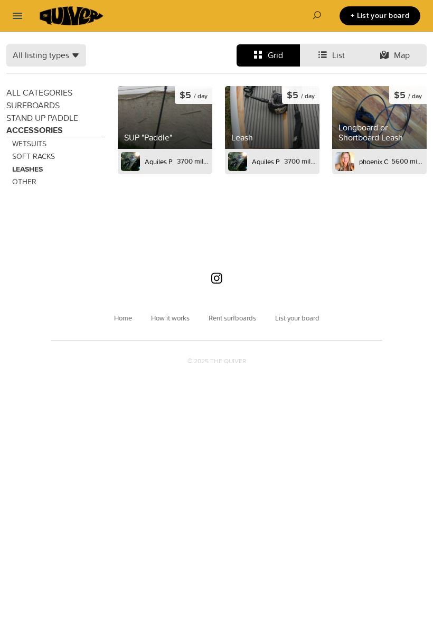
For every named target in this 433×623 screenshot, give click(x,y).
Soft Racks (33, 156)
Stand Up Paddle (42, 118)
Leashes (27, 169)
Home (123, 318)
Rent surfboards (232, 318)
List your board (297, 318)
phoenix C (374, 161)
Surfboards (33, 105)
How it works (170, 318)
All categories (39, 92)
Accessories (34, 130)
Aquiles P (159, 161)
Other (24, 181)
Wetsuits (29, 143)
